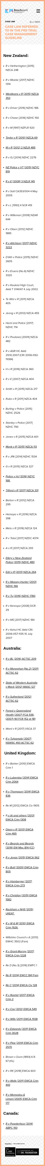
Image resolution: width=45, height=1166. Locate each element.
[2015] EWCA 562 (22, 857)
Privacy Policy (8, 1143)
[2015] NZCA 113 (21, 446)
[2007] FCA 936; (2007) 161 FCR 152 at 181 (20, 715)
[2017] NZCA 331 (22, 490)
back (37, 22)
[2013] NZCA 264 (21, 572)
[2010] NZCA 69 (22, 137)
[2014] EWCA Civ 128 (21, 985)
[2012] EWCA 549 (21, 1009)
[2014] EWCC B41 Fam (22, 975)
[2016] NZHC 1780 (20, 596)
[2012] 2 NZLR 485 (20, 147)
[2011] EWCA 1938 (22, 1019)
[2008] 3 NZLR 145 (20, 181)
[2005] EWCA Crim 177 (21, 1099)
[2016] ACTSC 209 (21, 658)
